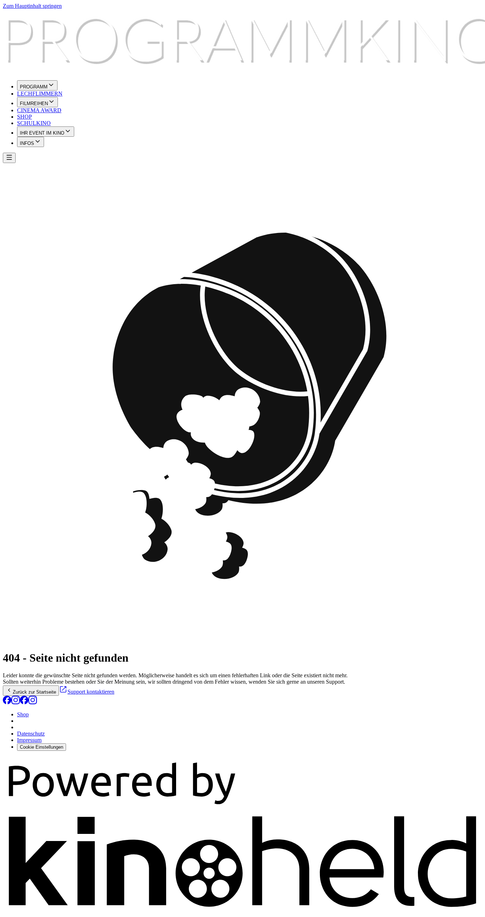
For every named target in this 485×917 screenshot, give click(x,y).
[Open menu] (9, 158)
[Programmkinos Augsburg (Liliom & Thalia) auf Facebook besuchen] (7, 702)
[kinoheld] (242, 911)
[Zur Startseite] (242, 42)
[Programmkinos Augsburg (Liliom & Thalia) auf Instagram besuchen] (15, 702)
